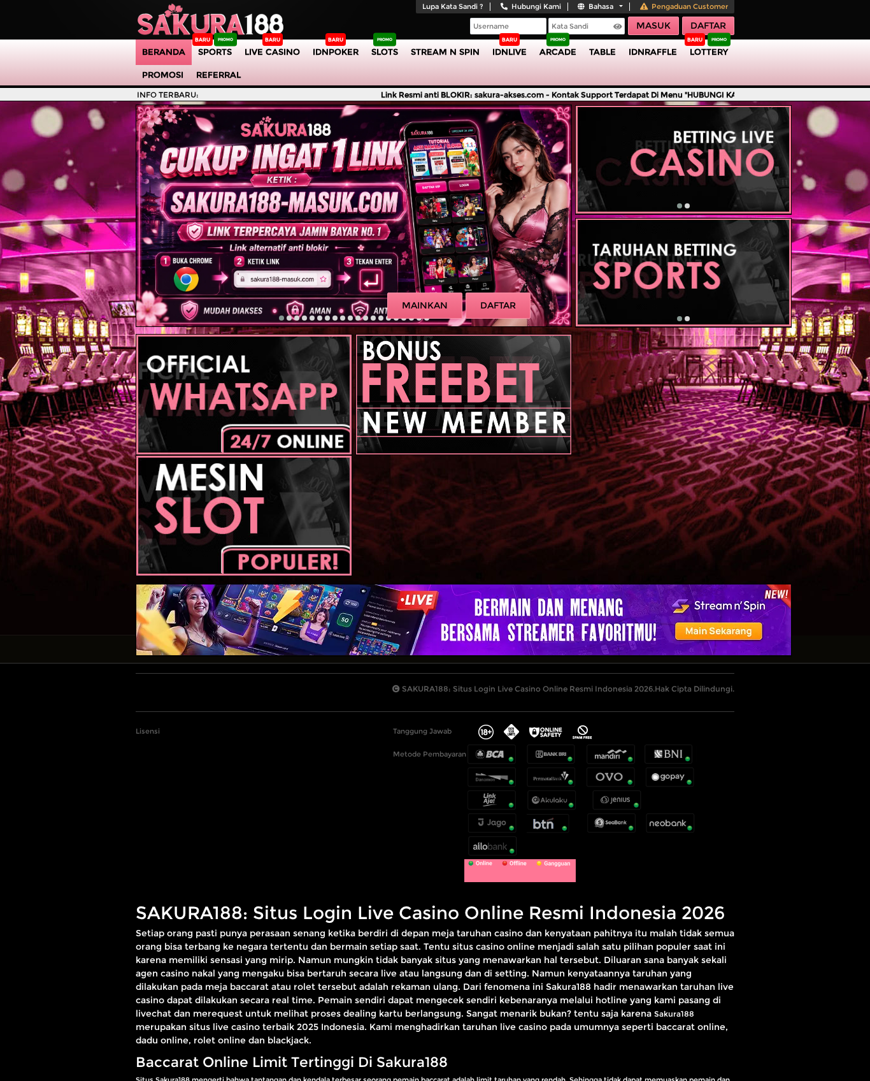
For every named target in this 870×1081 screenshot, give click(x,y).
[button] (281, 318)
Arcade (557, 52)
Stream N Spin (445, 52)
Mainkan (425, 305)
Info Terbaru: (168, 94)
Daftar (708, 25)
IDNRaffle (653, 52)
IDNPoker (336, 52)
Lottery (709, 52)
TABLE (602, 52)
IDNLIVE (509, 52)
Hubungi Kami (536, 6)
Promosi (162, 74)
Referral (218, 74)
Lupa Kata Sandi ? (452, 6)
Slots (384, 52)
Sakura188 (674, 1014)
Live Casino (272, 52)
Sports (215, 52)
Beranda (163, 52)
